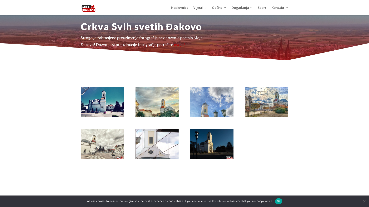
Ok (278, 201)
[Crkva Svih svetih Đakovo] (102, 116)
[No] (364, 201)
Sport (262, 8)
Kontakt (278, 8)
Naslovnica (179, 8)
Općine (217, 8)
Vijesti (198, 8)
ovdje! (179, 44)
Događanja (240, 8)
